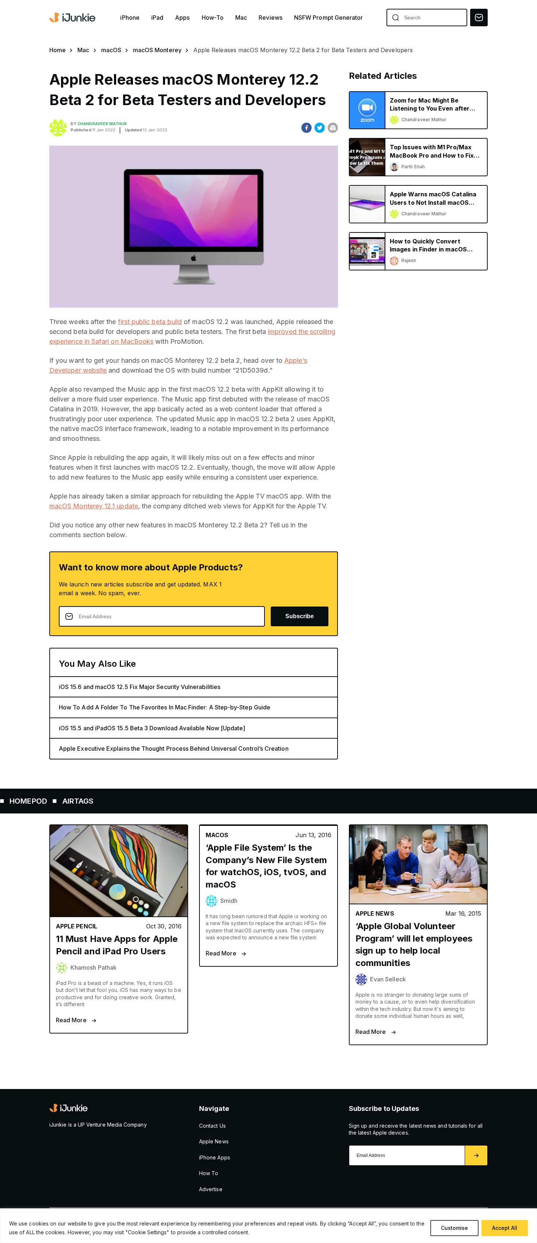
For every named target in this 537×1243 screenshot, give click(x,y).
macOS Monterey (157, 50)
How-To (213, 17)
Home (57, 50)
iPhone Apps (214, 1157)
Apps (182, 17)
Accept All (504, 1228)
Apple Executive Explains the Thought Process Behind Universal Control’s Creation (174, 748)
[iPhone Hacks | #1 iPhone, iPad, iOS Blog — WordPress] (73, 17)
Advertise (210, 1189)
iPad (157, 17)
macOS (111, 50)
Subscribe (299, 616)
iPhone (129, 17)
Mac (241, 17)
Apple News (214, 1141)
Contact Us (212, 1126)
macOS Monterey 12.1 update (93, 506)
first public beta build (150, 322)
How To (208, 1173)
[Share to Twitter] (320, 128)
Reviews (270, 17)
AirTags (46, 801)
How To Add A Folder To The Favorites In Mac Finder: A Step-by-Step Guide (164, 707)
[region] (268, 1225)
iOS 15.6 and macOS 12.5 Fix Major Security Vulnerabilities (139, 686)
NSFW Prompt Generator (328, 17)
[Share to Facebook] (306, 128)
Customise (454, 1228)
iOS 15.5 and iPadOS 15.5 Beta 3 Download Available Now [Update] (152, 728)
